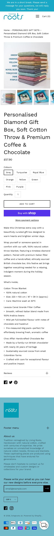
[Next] (43, 65)
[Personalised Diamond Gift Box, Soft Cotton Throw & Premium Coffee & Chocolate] (8, 97)
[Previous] (11, 65)
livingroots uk (17, 516)
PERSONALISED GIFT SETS (25, 30)
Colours (8, 167)
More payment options (27, 220)
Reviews (8, 373)
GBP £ (8, 499)
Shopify (38, 516)
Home (7, 30)
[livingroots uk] (13, 16)
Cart (46, 16)
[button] (44, 526)
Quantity (8, 194)
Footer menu (11, 427)
